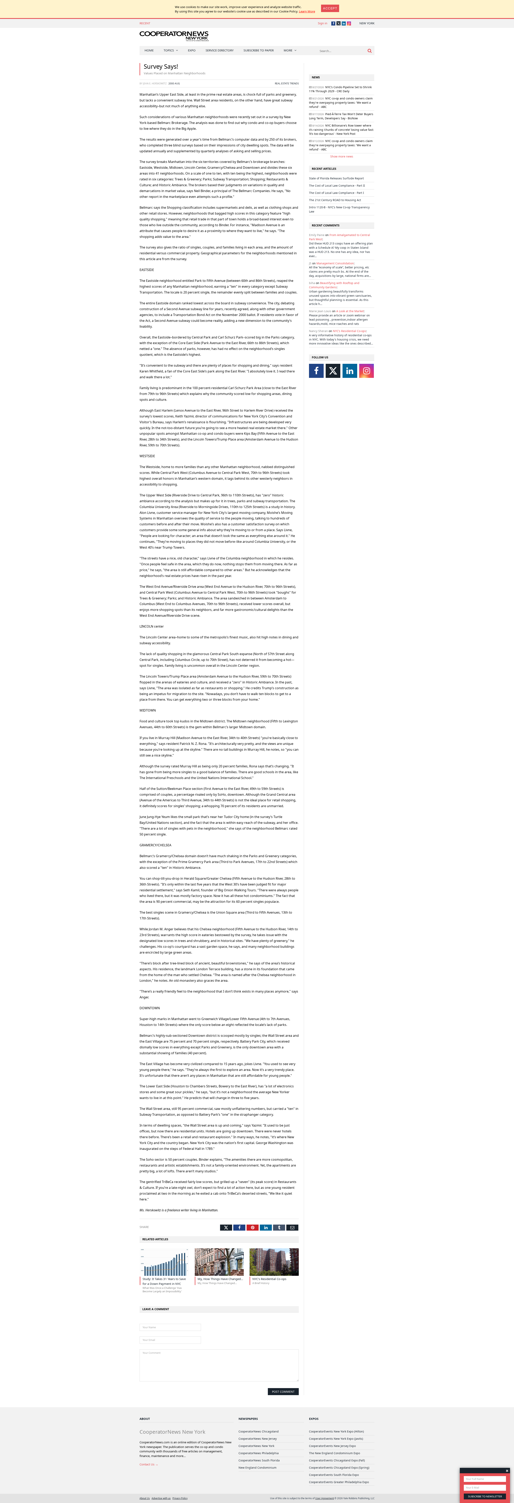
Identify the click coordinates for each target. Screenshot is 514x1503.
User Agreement (324, 1498)
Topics (169, 50)
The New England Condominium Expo (334, 1453)
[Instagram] (366, 371)
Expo (192, 50)
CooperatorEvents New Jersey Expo (332, 1446)
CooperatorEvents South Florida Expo (334, 1475)
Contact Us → (149, 1464)
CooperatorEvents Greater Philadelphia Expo (339, 1482)
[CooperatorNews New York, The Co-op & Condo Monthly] (174, 37)
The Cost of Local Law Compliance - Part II (183, 23)
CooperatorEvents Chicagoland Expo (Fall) (337, 1460)
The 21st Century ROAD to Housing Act (335, 200)
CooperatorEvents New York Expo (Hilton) (336, 1431)
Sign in (322, 23)
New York (366, 23)
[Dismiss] (507, 1470)
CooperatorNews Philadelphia (259, 1453)
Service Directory (220, 50)
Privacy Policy (180, 1498)
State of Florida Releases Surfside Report (336, 178)
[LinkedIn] (350, 371)
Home (149, 50)
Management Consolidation (335, 263)
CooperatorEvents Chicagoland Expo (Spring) (339, 1467)
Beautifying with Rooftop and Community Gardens (334, 285)
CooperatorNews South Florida (259, 1460)
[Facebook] (316, 371)
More (288, 50)
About (145, 1419)
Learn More (307, 11)
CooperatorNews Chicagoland (259, 1431)
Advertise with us (161, 1498)
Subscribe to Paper (259, 50)
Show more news (341, 156)
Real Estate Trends (287, 83)
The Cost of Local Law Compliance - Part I (336, 193)
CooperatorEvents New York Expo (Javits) (336, 1439)
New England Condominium (257, 1467)
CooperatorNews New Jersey (258, 1439)
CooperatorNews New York (256, 1446)
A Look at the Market (350, 311)
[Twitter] (333, 371)
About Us (145, 1498)
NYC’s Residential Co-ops (349, 331)
